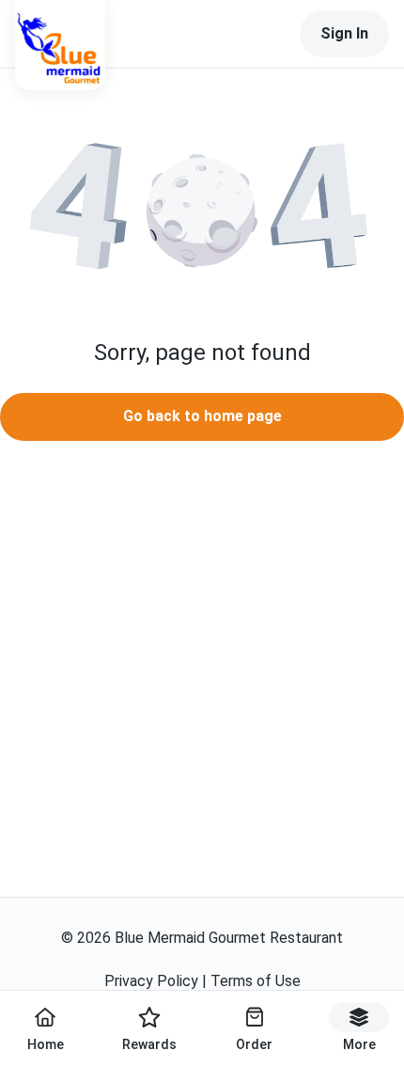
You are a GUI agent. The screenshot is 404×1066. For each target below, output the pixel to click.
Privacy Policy (151, 981)
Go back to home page (202, 416)
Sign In (344, 33)
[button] (202, 212)
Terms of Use (255, 981)
